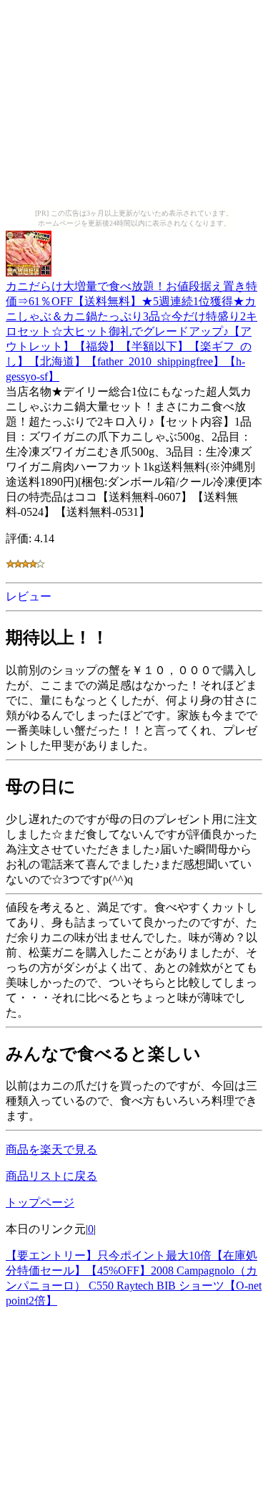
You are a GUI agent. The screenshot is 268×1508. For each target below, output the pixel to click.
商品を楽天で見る (51, 1149)
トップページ (40, 1202)
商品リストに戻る (51, 1176)
